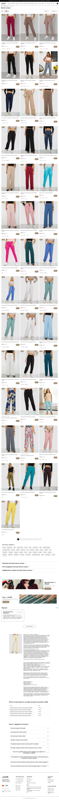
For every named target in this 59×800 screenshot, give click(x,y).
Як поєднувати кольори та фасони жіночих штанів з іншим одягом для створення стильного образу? (29, 757)
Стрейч (53, 554)
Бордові (16, 552)
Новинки (17, 3)
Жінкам (9, 3)
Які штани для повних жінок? (18, 736)
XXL (9, 48)
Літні (14, 547)
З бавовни (11, 552)
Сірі (27, 549)
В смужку (32, 549)
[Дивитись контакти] (47, 3)
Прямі (26, 547)
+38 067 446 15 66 (20, 778)
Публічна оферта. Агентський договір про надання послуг (33, 791)
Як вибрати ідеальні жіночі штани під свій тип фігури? (25, 743)
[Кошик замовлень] (51, 3)
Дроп (43, 3)
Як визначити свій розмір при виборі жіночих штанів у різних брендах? (29, 762)
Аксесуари (25, 3)
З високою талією (6, 549)
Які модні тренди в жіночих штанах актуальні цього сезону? (26, 747)
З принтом (5, 552)
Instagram (18, 787)
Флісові (37, 549)
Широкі (18, 549)
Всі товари (28, 781)
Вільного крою (20, 547)
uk (57, 3)
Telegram (18, 788)
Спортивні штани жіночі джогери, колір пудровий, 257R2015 (21, 711)
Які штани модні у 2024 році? (18, 728)
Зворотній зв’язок (50, 788)
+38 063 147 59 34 (20, 781)
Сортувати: (54, 11)
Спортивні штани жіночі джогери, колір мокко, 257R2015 (20, 709)
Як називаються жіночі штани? (19, 732)
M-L (40, 86)
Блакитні (21, 552)
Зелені (30, 552)
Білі (50, 549)
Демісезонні (9, 547)
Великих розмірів (46, 547)
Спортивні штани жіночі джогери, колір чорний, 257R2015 (21, 713)
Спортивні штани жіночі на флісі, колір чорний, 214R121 (20, 715)
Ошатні (41, 549)
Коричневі (35, 552)
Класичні (13, 549)
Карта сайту (29, 778)
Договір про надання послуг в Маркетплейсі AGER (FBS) (34, 788)
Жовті (26, 552)
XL (7, 48)
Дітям (29, 3)
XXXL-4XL (46, 86)
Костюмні (22, 554)
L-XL (2, 160)
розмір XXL (16, 554)
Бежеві (46, 549)
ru (55, 3)
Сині (40, 547)
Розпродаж (32, 3)
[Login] (49, 3)
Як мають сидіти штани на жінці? (19, 740)
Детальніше (48, 588)
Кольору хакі (35, 547)
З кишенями (48, 554)
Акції (40, 3)
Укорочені (23, 549)
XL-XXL (43, 86)
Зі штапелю (28, 554)
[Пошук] (53, 3)
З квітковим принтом (36, 554)
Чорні (30, 547)
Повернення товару (51, 789)
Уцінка (21, 3)
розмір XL (5, 554)
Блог (27, 792)
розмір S (49, 552)
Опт (45, 3)
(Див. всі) (57, 607)
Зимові (4, 547)
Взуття (36, 3)
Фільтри (46, 11)
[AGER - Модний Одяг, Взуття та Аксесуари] (3, 3)
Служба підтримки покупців (51, 792)
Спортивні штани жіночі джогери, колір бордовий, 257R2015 (21, 707)
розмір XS (10, 554)
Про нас (28, 785)
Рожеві (45, 552)
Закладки (49, 782)
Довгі (43, 554)
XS (21, 86)
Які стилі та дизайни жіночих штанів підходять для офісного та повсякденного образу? (29, 752)
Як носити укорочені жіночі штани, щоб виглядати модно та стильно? (29, 766)
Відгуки (28, 784)
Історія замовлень (51, 781)
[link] (13, 616)
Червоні (40, 552)
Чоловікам (13, 3)
